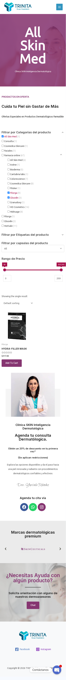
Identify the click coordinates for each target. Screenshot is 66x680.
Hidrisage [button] (16, 211)
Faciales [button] (10, 150)
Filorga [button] (15, 192)
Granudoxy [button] (17, 202)
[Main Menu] (59, 7)
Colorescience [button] (19, 178)
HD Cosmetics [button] (19, 207)
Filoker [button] (15, 188)
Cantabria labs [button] (19, 174)
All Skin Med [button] (12, 136)
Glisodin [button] (16, 197)
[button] (5, 549)
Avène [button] (15, 164)
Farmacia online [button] (14, 155)
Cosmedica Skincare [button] (16, 146)
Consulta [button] (10, 141)
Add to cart (11, 363)
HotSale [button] (10, 225)
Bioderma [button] (16, 169)
